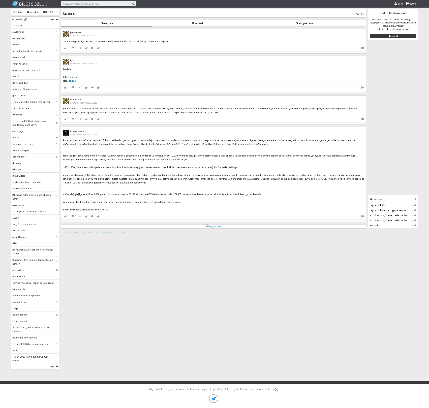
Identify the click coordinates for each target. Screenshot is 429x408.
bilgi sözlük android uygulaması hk (392, 210)
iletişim (169, 389)
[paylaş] (80, 48)
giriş (400, 3)
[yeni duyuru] (415, 199)
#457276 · (83, 35)
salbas (72, 80)
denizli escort (113, 236)
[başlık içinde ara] (358, 14)
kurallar (180, 389)
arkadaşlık (110, 233)
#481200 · (83, 63)
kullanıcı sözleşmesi (199, 389)
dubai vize (71, 233)
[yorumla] (92, 48)
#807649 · (83, 102)
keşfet (49, 11)
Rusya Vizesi (64, 233)
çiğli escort (128, 236)
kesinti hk (392, 225)
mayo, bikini (121, 233)
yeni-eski (199, 23)
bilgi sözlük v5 (392, 205)
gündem (34, 11)
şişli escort (204, 236)
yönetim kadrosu (244, 389)
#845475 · (83, 134)
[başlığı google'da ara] (362, 14)
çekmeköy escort (144, 236)
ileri (53, 19)
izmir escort (67, 236)
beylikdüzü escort (238, 236)
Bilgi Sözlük (32, 4)
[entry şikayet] (362, 48)
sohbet (116, 233)
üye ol (413, 3)
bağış (275, 389)
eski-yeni (108, 23)
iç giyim (85, 233)
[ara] (133, 4)
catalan (73, 76)
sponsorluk (262, 389)
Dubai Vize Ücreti (99, 233)
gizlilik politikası (222, 389)
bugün (19, 11)
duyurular (377, 199)
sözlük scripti (79, 233)
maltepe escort (83, 236)
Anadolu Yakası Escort (167, 236)
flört (105, 233)
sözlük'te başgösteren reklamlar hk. (392, 215)
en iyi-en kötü (306, 23)
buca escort (99, 236)
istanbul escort (188, 236)
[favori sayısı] (86, 48)
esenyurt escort (219, 236)
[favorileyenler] (98, 48)
